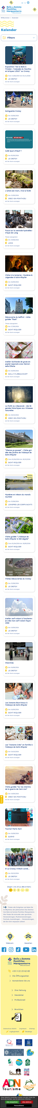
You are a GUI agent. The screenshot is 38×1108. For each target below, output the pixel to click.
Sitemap (32, 1028)
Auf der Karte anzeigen (12, 82)
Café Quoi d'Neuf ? (13, 151)
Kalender (15, 18)
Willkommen (5, 18)
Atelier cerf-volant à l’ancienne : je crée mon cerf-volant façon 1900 (19, 620)
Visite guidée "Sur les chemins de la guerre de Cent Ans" (18, 788)
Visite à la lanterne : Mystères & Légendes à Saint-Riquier (18, 276)
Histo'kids (9, 663)
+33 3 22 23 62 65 (21, 971)
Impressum (22, 1028)
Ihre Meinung (20, 990)
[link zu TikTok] (18, 949)
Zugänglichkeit (14, 1031)
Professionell (19, 1000)
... (22, 890)
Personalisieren (19, 1105)
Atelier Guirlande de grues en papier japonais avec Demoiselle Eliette (17, 364)
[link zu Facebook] (4, 949)
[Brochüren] (16, 1017)
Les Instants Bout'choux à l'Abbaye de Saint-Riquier (16, 704)
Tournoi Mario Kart (13, 829)
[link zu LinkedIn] (34, 949)
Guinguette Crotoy (13, 111)
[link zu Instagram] (11, 949)
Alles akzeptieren (12, 1102)
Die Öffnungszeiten (20, 976)
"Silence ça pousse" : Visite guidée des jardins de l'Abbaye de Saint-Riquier (18, 452)
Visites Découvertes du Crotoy (18, 579)
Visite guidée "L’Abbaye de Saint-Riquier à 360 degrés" (17, 538)
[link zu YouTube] (26, 949)
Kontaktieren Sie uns (21, 981)
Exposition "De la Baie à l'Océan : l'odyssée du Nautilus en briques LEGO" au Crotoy (18, 69)
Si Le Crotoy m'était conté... (17, 869)
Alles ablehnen (27, 1102)
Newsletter (19, 995)
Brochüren (18, 1009)
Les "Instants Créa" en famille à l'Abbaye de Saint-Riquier (19, 746)
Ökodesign (28, 1031)
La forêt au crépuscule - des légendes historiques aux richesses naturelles (19, 408)
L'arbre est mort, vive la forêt (18, 191)
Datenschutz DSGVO (9, 1028)
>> (27, 890)
